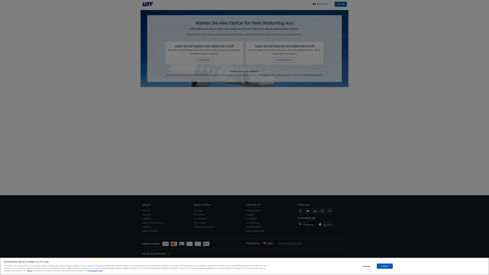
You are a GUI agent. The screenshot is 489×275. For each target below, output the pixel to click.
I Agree (385, 266)
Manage (366, 266)
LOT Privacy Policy (95, 271)
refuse (29, 271)
